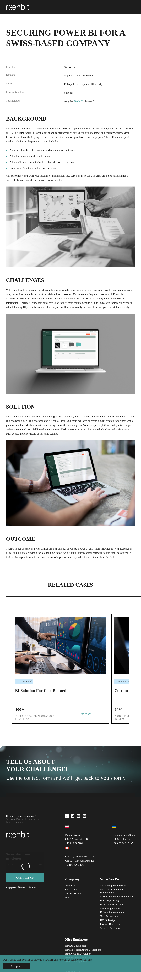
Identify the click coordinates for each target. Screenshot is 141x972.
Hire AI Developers (75, 945)
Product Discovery (110, 924)
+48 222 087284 (74, 843)
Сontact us (25, 877)
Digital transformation (112, 904)
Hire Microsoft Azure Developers (83, 949)
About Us (70, 885)
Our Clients (71, 889)
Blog (67, 897)
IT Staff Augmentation (112, 912)
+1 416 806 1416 (74, 864)
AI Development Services (114, 885)
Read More (85, 713)
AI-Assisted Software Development (111, 891)
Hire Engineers (76, 939)
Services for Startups (111, 928)
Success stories (26, 816)
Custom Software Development (117, 896)
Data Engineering (109, 900)
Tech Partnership (109, 916)
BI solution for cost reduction (43, 690)
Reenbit (10, 816)
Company (72, 879)
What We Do (109, 879)
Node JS (79, 101)
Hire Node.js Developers (78, 953)
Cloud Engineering (110, 908)
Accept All (16, 966)
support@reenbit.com (22, 887)
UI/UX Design (108, 920)
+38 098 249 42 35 (122, 843)
